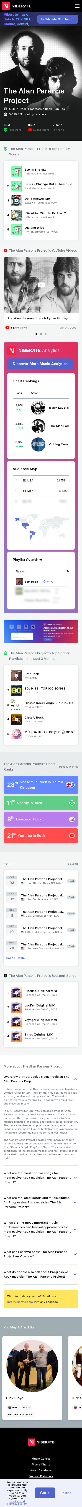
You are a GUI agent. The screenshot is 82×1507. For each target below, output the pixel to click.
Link (43, 582)
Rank (18, 393)
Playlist (20, 571)
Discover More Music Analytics (40, 363)
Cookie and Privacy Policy (16, 1502)
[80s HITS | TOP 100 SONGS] (16, 690)
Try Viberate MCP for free (58, 19)
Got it (45, 1492)
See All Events (15, 958)
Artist (34, 393)
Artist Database (41, 1470)
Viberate (16, 6)
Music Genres (41, 1458)
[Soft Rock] (16, 676)
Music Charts (41, 1464)
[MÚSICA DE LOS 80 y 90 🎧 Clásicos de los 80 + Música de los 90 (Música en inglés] (16, 734)
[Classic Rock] (16, 719)
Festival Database (41, 1476)
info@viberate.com (20, 1302)
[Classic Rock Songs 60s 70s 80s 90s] (16, 705)
